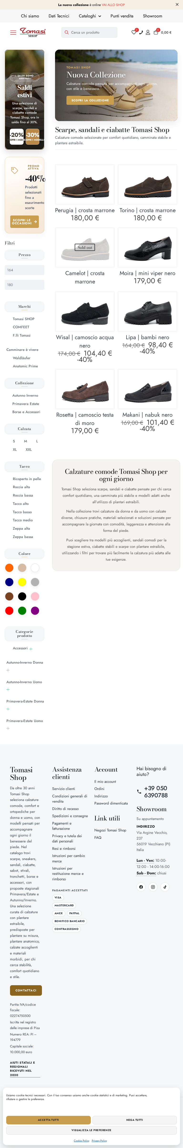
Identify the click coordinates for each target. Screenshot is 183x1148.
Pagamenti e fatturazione (61, 825)
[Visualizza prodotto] (107, 172)
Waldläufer (21, 358)
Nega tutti (134, 1120)
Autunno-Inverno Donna (24, 662)
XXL (29, 449)
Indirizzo (101, 796)
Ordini (99, 788)
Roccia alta (21, 487)
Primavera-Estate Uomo (24, 720)
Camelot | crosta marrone (85, 277)
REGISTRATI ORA (132, 4)
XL (15, 449)
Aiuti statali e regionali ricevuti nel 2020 (22, 1069)
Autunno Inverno (25, 395)
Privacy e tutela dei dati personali (67, 838)
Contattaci (25, 990)
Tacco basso (22, 512)
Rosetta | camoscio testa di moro (85, 418)
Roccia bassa (23, 495)
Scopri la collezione (90, 100)
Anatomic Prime (25, 366)
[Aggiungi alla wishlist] (107, 182)
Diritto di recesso (65, 808)
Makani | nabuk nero (147, 414)
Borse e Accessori (26, 412)
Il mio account (105, 781)
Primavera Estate (25, 403)
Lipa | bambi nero (147, 337)
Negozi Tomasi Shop (110, 830)
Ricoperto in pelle (27, 479)
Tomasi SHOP (24, 319)
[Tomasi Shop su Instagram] (153, 887)
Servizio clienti (63, 788)
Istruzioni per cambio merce (68, 858)
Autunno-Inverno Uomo (24, 682)
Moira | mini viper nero (147, 273)
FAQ (97, 837)
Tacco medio (23, 520)
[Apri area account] (149, 32)
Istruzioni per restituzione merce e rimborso (68, 874)
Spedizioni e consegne (70, 816)
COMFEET (21, 327)
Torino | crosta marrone (148, 210)
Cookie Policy (81, 1141)
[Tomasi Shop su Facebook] (141, 887)
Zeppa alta (21, 528)
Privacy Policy (99, 1141)
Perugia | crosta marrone (85, 210)
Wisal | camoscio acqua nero (85, 341)
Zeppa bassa (23, 536)
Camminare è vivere (22, 349)
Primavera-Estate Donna (25, 701)
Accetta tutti (48, 1120)
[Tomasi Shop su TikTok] (164, 887)
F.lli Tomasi (21, 335)
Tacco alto (21, 503)
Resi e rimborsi (64, 848)
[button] (13, 33)
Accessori (20, 648)
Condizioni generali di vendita (69, 798)
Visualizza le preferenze (91, 1130)
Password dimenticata (111, 803)
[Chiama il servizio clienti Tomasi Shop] (141, 32)
